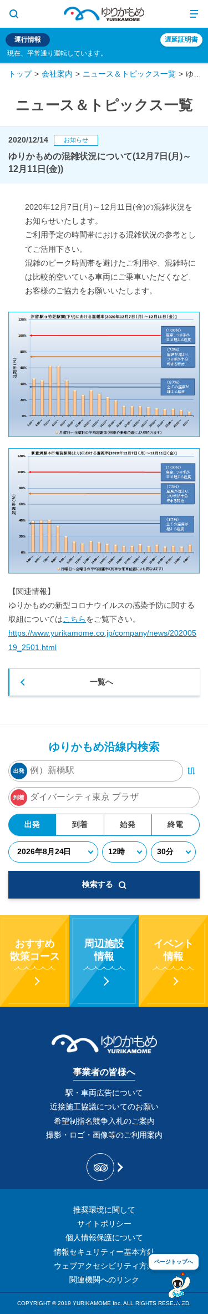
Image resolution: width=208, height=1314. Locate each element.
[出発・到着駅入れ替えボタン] (191, 771)
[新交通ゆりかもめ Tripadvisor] (104, 1167)
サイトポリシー (104, 1223)
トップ (20, 73)
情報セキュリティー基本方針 (104, 1251)
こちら (74, 619)
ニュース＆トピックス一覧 (129, 73)
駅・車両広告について (104, 1092)
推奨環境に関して (104, 1209)
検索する (97, 884)
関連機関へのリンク (104, 1279)
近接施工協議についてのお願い (104, 1106)
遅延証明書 (181, 39)
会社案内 (57, 73)
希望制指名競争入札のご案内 (104, 1121)
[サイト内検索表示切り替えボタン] (14, 14)
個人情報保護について (104, 1237)
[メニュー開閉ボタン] (194, 14)
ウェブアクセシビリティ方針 (104, 1265)
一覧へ (101, 681)
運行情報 (27, 39)
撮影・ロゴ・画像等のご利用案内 (104, 1134)
